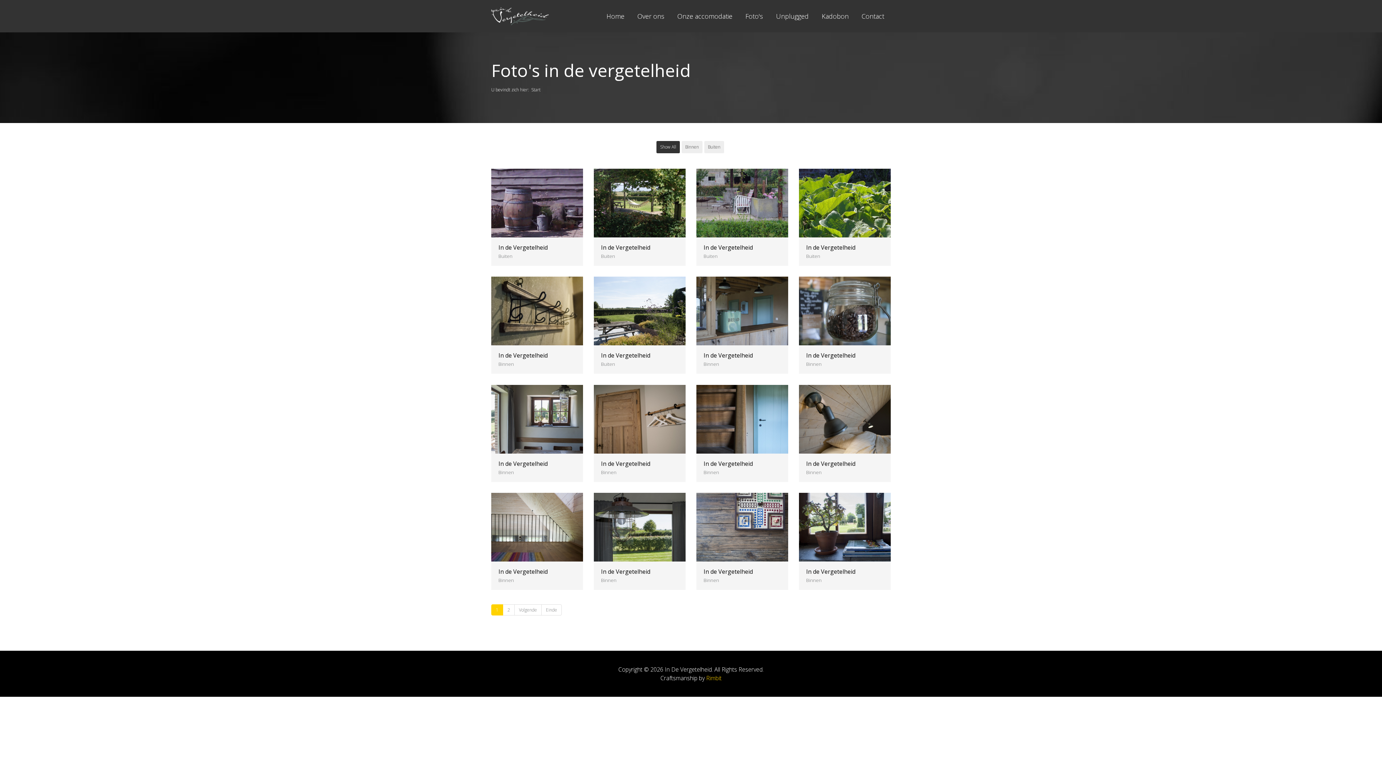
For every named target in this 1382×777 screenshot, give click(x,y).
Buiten (714, 147)
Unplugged (792, 16)
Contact (873, 16)
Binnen (692, 147)
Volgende (528, 610)
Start (536, 90)
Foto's (754, 16)
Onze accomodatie (704, 16)
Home (615, 16)
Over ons (650, 16)
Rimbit (714, 678)
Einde (551, 610)
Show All (668, 147)
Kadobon (835, 16)
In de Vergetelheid (523, 247)
